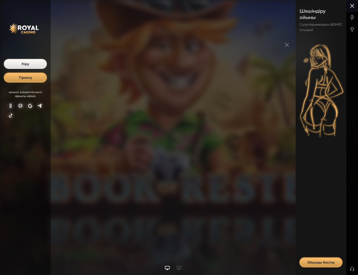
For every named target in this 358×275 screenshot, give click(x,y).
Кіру (25, 64)
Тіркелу (25, 77)
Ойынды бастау (321, 262)
